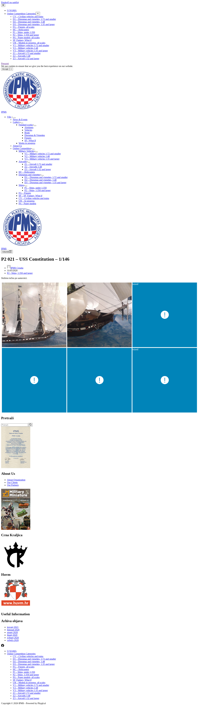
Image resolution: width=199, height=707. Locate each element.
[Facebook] (2, 646)
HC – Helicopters (21, 29)
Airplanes (28, 127)
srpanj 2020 (12, 632)
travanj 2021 (13, 627)
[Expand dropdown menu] (38, 13)
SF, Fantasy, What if (22, 40)
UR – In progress (27, 201)
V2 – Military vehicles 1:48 (25, 48)
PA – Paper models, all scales (26, 37)
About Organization (16, 480)
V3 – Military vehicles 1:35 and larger (30, 50)
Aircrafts (23, 161)
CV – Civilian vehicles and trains (28, 16)
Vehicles (28, 130)
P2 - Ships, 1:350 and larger (20, 273)
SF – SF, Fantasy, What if (30, 195)
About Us (17, 146)
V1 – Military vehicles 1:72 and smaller (31, 45)
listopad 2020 (13, 630)
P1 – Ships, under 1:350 (24, 32)
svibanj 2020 (13, 637)
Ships (21, 185)
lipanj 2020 (12, 635)
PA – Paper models (27, 203)
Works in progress (27, 143)
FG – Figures (25, 193)
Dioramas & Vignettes (34, 135)
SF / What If (30, 140)
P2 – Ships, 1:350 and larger (26, 35)
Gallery (16, 122)
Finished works (26, 125)
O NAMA (12, 10)
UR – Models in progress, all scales (29, 43)
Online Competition (22, 148)
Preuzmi (5, 63)
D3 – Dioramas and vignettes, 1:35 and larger (34, 24)
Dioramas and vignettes (29, 174)
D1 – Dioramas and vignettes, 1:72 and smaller (34, 19)
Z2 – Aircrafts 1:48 (21, 56)
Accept (5, 69)
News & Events (20, 119)
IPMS (4, 112)
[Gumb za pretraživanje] (30, 425)
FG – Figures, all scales (23, 27)
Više (9, 117)
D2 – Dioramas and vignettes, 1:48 (29, 22)
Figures (27, 138)
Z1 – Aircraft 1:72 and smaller (26, 53)
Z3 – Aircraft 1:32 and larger (26, 58)
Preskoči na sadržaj (10, 2)
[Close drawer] (3, 5)
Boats (27, 132)
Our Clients (12, 482)
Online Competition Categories (21, 13)
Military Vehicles (26, 151)
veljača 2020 (13, 640)
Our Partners (13, 485)
